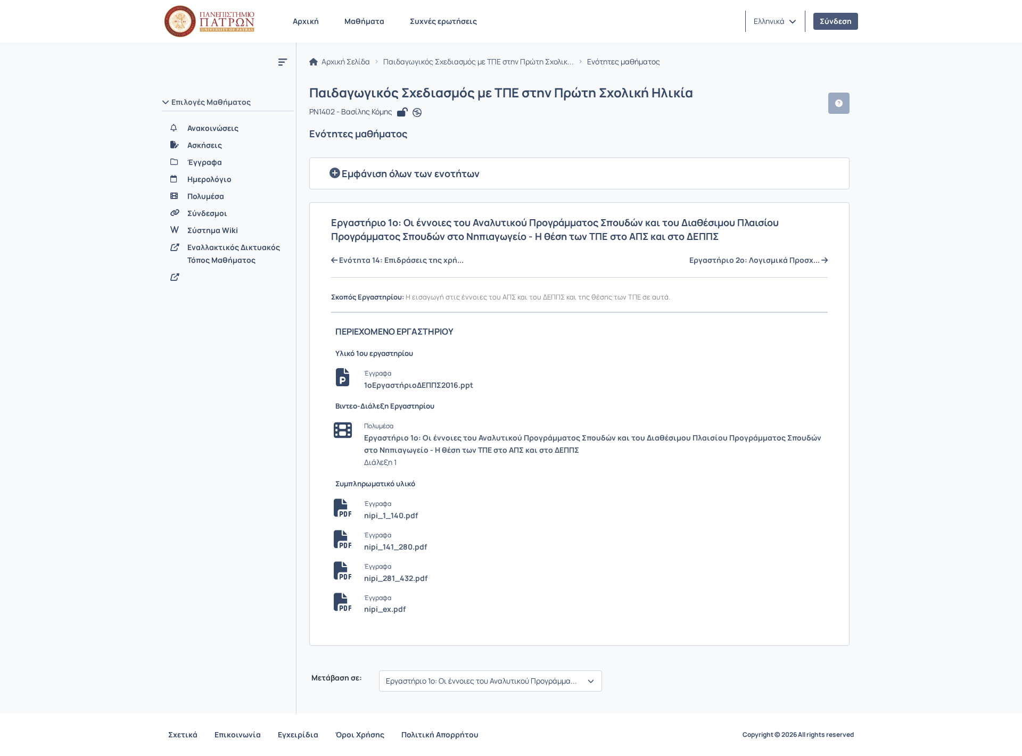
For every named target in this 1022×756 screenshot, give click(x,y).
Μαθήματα (364, 21)
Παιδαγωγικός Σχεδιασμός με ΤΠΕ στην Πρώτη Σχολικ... (478, 61)
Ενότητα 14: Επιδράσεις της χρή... (400, 260)
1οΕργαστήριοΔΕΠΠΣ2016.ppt (418, 385)
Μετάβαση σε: (336, 678)
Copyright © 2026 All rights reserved (798, 734)
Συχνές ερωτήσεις (443, 21)
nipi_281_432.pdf (395, 578)
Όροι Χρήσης (359, 734)
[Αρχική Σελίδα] (209, 21)
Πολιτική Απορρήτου (440, 734)
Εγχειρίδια (298, 734)
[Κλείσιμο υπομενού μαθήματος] (282, 61)
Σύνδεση (836, 21)
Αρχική (306, 21)
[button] (775, 21)
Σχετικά (182, 734)
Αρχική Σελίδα (345, 61)
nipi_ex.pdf (385, 609)
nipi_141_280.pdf (395, 547)
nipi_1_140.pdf (391, 515)
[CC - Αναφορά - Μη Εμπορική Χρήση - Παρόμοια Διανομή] (417, 113)
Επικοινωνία (238, 734)
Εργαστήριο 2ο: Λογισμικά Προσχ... (755, 260)
